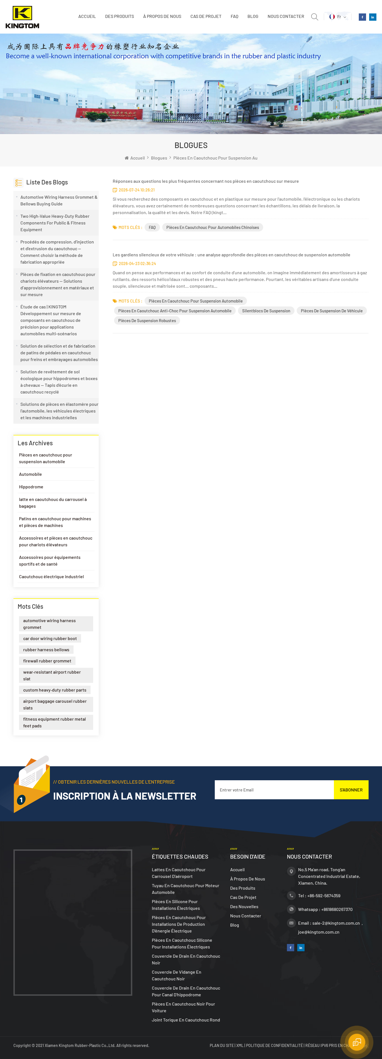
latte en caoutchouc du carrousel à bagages (53, 502)
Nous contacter (286, 16)
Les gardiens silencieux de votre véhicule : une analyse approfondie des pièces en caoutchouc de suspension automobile (231, 254)
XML (240, 1045)
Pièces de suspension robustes (147, 320)
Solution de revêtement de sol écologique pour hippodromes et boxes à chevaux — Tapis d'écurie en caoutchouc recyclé (59, 381)
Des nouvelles (244, 906)
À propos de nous (162, 16)
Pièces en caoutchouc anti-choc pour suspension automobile (175, 310)
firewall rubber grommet (47, 660)
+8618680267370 (337, 909)
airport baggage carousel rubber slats (55, 704)
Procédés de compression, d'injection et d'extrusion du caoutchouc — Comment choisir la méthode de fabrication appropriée (57, 251)
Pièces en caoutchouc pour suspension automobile (224, 157)
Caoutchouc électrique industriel (51, 576)
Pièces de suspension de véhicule (332, 310)
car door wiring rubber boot (50, 638)
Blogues (159, 157)
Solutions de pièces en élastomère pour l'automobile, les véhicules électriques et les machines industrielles (59, 410)
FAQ (234, 16)
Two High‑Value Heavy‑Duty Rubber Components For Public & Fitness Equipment (54, 222)
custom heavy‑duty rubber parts (54, 689)
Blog (252, 16)
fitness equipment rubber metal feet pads (54, 722)
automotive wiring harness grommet (49, 624)
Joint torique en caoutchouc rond (186, 1019)
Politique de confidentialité (274, 1045)
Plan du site (222, 1045)
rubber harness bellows (46, 649)
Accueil (87, 16)
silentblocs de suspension (266, 310)
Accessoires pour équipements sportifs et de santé (50, 560)
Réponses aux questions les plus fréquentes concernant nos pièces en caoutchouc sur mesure (206, 181)
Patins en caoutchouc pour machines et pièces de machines (55, 522)
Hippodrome (31, 486)
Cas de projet (205, 16)
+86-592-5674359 (323, 895)
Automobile (30, 474)
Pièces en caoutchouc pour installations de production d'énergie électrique (179, 924)
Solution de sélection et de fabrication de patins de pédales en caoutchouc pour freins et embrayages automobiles (59, 352)
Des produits (119, 16)
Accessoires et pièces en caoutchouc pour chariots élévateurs (55, 541)
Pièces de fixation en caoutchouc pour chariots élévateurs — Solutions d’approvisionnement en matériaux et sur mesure (57, 284)
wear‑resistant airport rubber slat (52, 675)
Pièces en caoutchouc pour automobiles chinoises (212, 227)
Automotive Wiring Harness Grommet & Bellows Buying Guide (59, 200)
